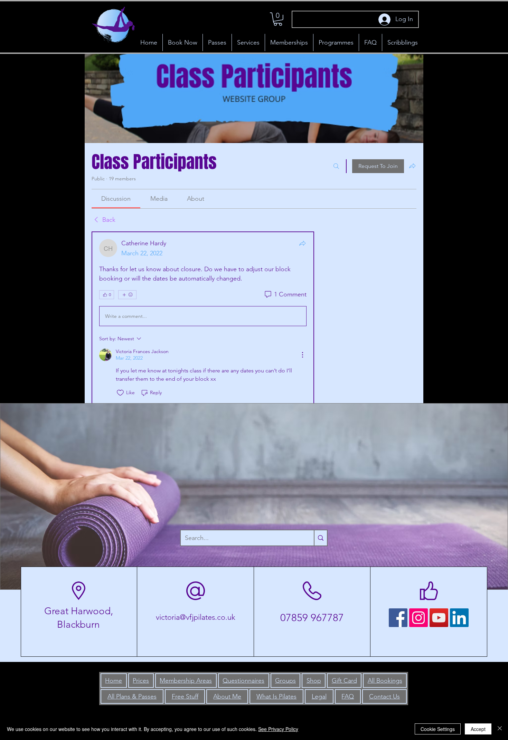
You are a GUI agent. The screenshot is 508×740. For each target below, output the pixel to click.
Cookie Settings (438, 728)
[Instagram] (418, 617)
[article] (203, 318)
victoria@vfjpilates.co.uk (195, 617)
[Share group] (412, 166)
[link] (116, 198)
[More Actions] (302, 355)
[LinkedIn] (459, 617)
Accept (478, 728)
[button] (278, 19)
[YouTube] (439, 617)
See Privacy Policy (278, 728)
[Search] (336, 166)
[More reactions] (127, 294)
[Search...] (320, 537)
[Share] (302, 243)
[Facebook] (398, 617)
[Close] (500, 728)
